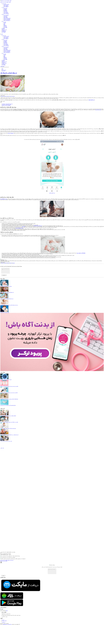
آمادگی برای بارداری (6, 4)
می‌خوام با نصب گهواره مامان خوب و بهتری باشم (6, 560)
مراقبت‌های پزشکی (6, 37)
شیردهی (5, 22)
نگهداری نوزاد (5, 27)
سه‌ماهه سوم (5, 10)
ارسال (3, 575)
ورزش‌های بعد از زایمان (7, 20)
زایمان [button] (3, 14)
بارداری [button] (3, 7)
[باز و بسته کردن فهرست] (1, 102)
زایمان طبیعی (5, 16)
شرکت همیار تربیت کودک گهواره (7, 624)
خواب (4, 23)
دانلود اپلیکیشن (4, 31)
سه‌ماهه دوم (5, 9)
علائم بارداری (5, 8)
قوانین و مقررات (4, 63)
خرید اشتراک (3, 30)
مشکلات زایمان (6, 17)
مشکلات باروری (6, 6)
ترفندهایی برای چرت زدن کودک (6, 105)
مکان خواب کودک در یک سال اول (6, 104)
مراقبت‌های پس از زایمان (7, 19)
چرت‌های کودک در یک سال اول (8, 73)
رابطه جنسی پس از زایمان (7, 18)
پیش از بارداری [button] (4, 3)
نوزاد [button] (2, 21)
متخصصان (3, 28)
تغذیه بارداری (5, 11)
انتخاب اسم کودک (4, 29)
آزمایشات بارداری (6, 12)
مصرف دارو (5, 26)
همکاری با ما (3, 64)
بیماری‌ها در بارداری (6, 13)
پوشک (4, 24)
